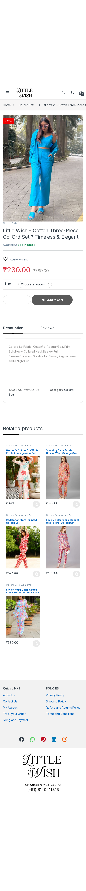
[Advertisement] (43, 43)
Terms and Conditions (60, 713)
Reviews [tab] (47, 328)
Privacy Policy (55, 695)
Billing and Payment (15, 720)
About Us (9, 695)
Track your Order (14, 713)
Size (8, 283)
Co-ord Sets (26, 105)
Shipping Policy (56, 701)
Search (64, 92)
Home (7, 105)
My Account (10, 707)
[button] (79, 119)
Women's (26, 445)
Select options (35, 504)
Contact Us (10, 701)
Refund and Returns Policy (63, 707)
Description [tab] (13, 328)
